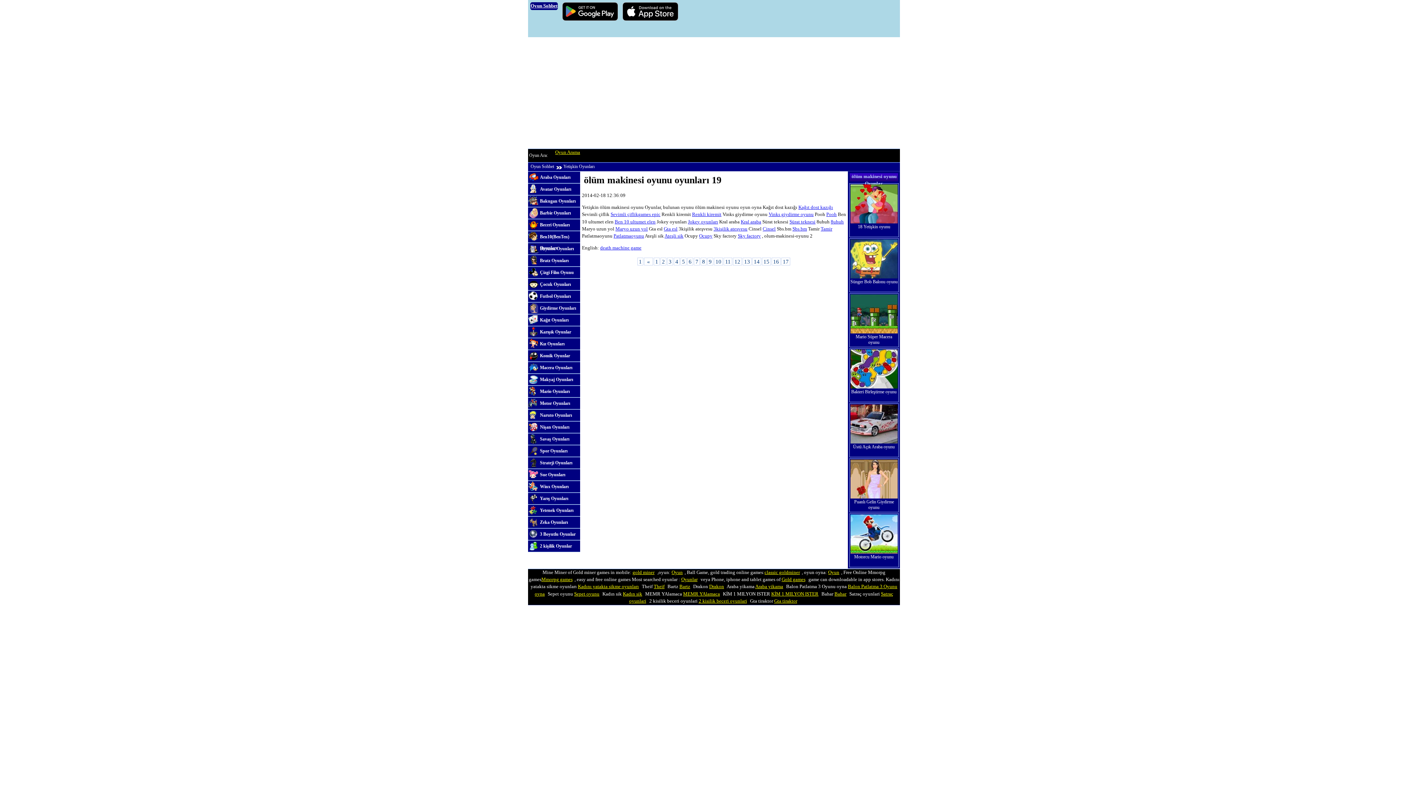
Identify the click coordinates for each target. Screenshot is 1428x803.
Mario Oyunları (555, 391)
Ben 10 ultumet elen (635, 222)
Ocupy (706, 236)
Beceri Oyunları (555, 225)
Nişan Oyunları (554, 427)
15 (766, 261)
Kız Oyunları (552, 344)
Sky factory (749, 236)
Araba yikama (769, 586)
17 (786, 261)
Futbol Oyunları (555, 296)
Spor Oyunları (553, 451)
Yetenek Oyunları (556, 510)
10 (718, 261)
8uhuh (837, 222)
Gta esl (671, 229)
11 (728, 261)
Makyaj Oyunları (556, 379)
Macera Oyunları (556, 367)
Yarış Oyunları (554, 498)
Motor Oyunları (555, 403)
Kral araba (751, 222)
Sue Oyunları (552, 475)
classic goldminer (782, 572)
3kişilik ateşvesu (730, 229)
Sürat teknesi (802, 222)
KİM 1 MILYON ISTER (794, 594)
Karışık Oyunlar (555, 332)
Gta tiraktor (785, 601)
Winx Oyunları (554, 486)
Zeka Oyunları (554, 522)
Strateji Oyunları (556, 463)
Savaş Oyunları (554, 439)
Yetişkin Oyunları (579, 166)
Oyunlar (689, 579)
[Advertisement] (714, 93)
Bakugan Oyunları (558, 201)
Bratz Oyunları (554, 260)
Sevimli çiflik (624, 214)
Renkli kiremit (706, 214)
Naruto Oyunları (556, 415)
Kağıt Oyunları (554, 320)
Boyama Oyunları (557, 248)
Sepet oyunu (586, 594)
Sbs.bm (799, 229)
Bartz (684, 586)
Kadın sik (632, 594)
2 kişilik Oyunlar (556, 546)
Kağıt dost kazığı (815, 207)
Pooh (831, 214)
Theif (659, 586)
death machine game (620, 248)
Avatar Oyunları (555, 189)
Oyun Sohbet (542, 166)
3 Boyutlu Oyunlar (558, 534)
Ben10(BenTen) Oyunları (554, 239)
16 (776, 261)
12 (737, 261)
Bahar (840, 594)
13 (747, 261)
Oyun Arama (567, 152)
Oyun (677, 572)
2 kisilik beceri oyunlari (723, 601)
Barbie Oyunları (555, 213)
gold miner (643, 572)
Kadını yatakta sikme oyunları (608, 586)
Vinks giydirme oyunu (791, 214)
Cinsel (769, 229)
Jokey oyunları (703, 222)
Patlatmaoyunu (629, 236)
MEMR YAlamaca (701, 594)
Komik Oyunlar (555, 356)
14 (757, 261)
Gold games (793, 579)
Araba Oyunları (555, 177)
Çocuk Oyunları (555, 284)
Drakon (716, 586)
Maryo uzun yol (631, 229)
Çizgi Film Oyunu (557, 272)
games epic (649, 214)
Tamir (826, 229)
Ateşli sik (674, 236)
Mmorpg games (557, 579)
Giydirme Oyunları (558, 308)
